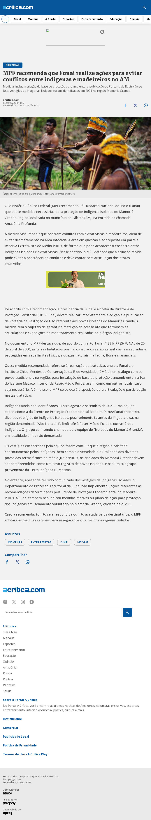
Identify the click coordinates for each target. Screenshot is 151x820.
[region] (75, 43)
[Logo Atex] (9, 794)
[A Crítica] (18, 7)
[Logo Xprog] (9, 814)
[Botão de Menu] (5, 19)
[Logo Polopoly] (9, 804)
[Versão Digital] (133, 7)
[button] (125, 105)
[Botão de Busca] (144, 7)
